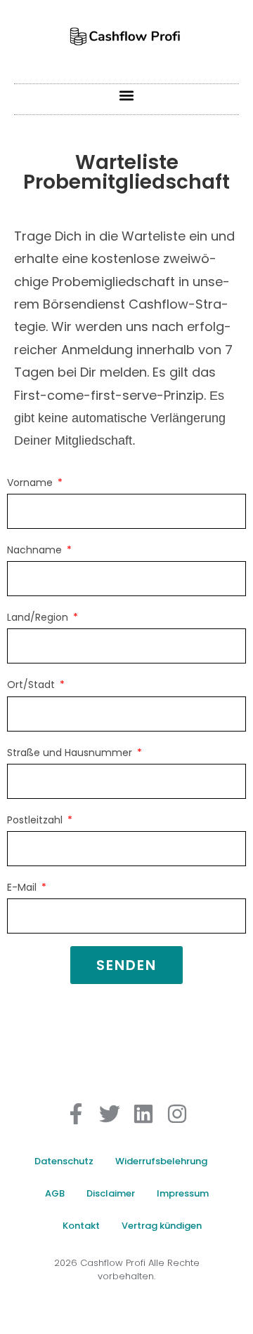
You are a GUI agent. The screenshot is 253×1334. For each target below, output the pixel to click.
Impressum (183, 1193)
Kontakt (81, 1225)
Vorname (31, 483)
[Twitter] (109, 1113)
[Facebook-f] (75, 1113)
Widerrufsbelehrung (161, 1161)
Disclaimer (110, 1193)
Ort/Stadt (32, 685)
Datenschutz (63, 1161)
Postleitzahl (36, 820)
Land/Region (39, 617)
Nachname (36, 550)
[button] (126, 95)
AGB (55, 1193)
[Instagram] (177, 1113)
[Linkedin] (143, 1113)
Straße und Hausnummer (71, 753)
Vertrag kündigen (162, 1225)
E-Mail (23, 887)
